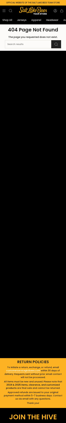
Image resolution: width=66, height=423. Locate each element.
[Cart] (61, 11)
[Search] (56, 44)
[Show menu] (4, 11)
